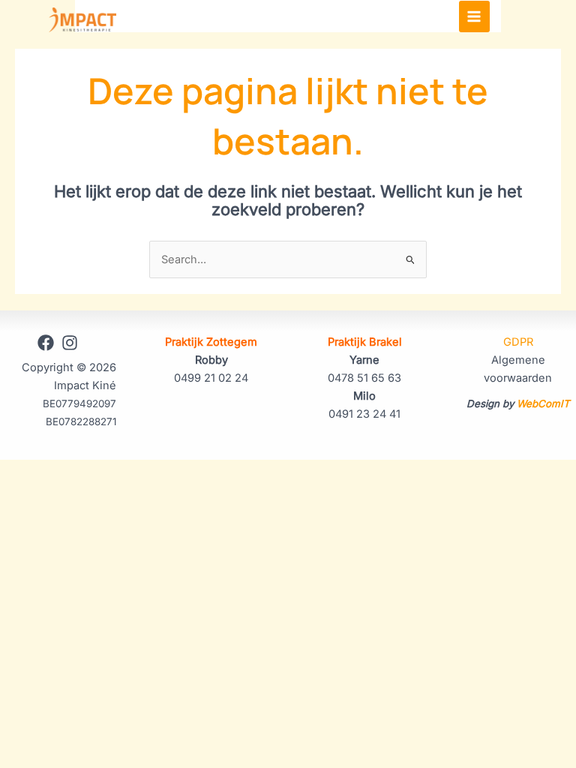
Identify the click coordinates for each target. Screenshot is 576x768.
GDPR (518, 342)
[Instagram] (70, 342)
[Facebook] (46, 342)
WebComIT (543, 404)
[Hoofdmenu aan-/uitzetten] (474, 16)
